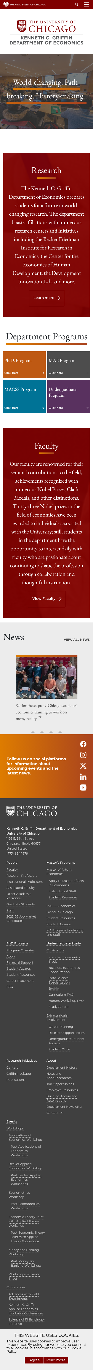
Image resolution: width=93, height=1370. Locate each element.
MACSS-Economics (60, 906)
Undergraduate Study (63, 943)
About (51, 1061)
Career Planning (61, 1027)
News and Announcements (59, 1076)
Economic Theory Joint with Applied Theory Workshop (26, 1221)
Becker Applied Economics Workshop (25, 1166)
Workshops (15, 1128)
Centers (12, 1068)
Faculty (12, 870)
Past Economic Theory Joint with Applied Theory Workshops (28, 1237)
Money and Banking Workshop (24, 1252)
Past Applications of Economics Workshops (26, 1151)
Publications (15, 1080)
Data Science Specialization (59, 980)
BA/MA (54, 988)
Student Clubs (59, 1049)
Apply (10, 956)
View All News (77, 640)
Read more (56, 1360)
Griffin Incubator (18, 1074)
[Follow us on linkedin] (83, 779)
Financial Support (19, 962)
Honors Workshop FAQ (66, 1001)
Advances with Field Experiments (24, 1296)
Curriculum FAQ (61, 995)
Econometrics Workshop (19, 1195)
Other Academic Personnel (18, 896)
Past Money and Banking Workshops (26, 1263)
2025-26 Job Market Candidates (21, 918)
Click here (24, 364)
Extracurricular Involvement (57, 1017)
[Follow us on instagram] (83, 757)
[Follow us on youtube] (83, 789)
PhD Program (17, 943)
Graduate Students (20, 904)
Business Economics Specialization (64, 970)
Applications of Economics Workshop (25, 1137)
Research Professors (21, 876)
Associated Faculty (20, 888)
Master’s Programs (60, 863)
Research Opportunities (67, 1033)
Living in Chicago (59, 912)
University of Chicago (23, 833)
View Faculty (43, 599)
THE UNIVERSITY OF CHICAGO (27, 4)
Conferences (15, 1287)
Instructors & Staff (62, 891)
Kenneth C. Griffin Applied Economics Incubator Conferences (26, 1309)
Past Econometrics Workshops (25, 1206)
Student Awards (58, 924)
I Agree (33, 1360)
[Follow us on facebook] (83, 746)
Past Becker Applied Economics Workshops (26, 1179)
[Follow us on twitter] (83, 768)
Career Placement (20, 981)
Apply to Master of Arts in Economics (66, 883)
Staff (10, 910)
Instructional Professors (24, 882)
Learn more (44, 298)
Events (11, 1121)
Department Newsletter (64, 1107)
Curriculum (55, 950)
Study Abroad (59, 1007)
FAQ (9, 987)
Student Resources (63, 897)
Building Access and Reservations (61, 1098)
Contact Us (54, 1113)
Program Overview (20, 950)
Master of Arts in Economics (59, 872)
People (12, 863)
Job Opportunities (60, 1084)
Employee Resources (62, 1090)
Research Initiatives (21, 1061)
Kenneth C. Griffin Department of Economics (41, 828)
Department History (61, 1068)
